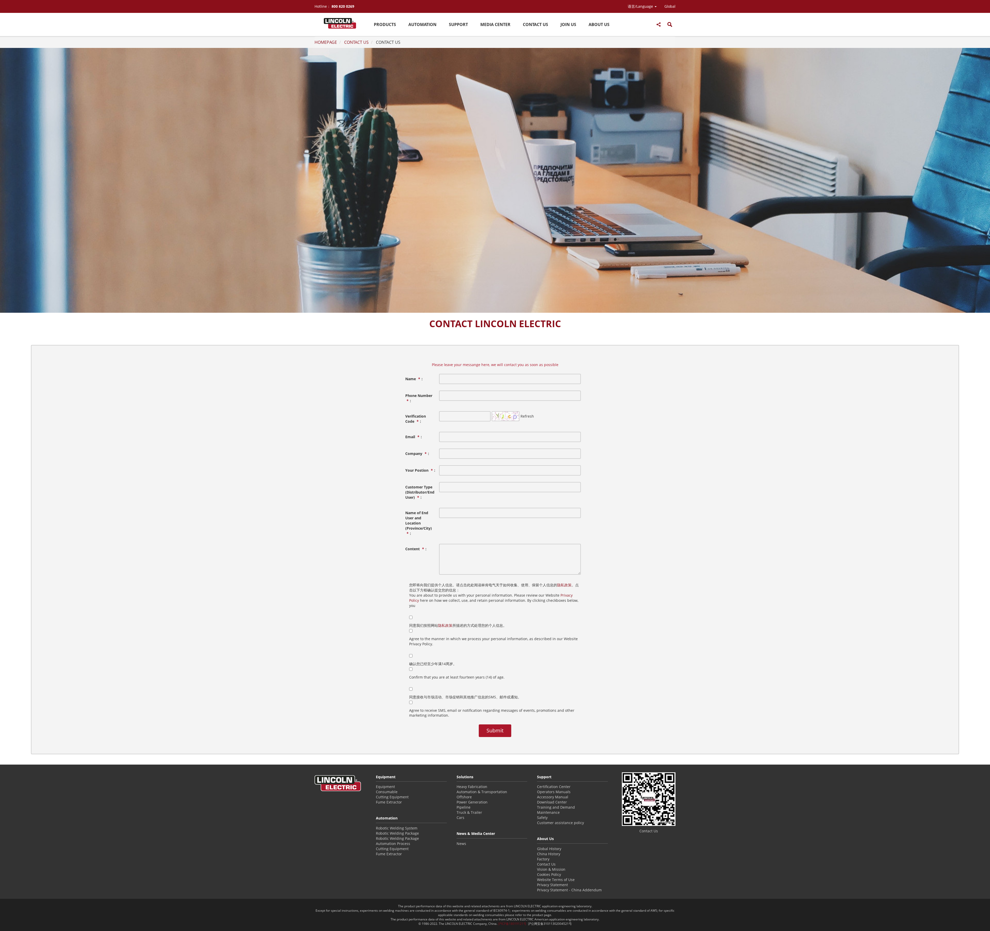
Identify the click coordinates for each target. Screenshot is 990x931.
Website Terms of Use (556, 879)
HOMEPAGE (326, 42)
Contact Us (546, 864)
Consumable (387, 791)
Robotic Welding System (396, 828)
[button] (642, 6)
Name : (414, 378)
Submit (495, 730)
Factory (543, 859)
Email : (413, 436)
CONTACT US (535, 24)
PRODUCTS (385, 24)
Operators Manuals (554, 791)
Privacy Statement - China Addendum (569, 889)
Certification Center (554, 786)
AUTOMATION (422, 24)
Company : (417, 453)
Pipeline (464, 807)
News (461, 843)
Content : (415, 548)
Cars (460, 817)
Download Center (552, 802)
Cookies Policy (549, 874)
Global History (549, 848)
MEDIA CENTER (495, 24)
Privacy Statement (552, 884)
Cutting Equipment (392, 796)
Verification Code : (415, 419)
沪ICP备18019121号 (512, 923)
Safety (542, 817)
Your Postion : (420, 470)
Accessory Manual (552, 796)
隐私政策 (564, 584)
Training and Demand (556, 807)
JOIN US (568, 24)
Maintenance (548, 812)
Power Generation (472, 802)
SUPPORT (458, 24)
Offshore (464, 796)
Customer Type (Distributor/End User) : (419, 492)
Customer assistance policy (560, 822)
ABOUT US (599, 24)
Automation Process (393, 843)
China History (548, 853)
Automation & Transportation (482, 791)
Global (669, 6)
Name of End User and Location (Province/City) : (418, 523)
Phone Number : (418, 398)
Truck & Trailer (469, 812)
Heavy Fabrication (472, 786)
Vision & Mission (551, 869)
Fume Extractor (389, 802)
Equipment (385, 786)
